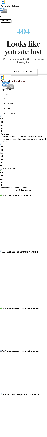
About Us (9, 94)
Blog (8, 108)
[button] (5, 21)
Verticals (9, 104)
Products (9, 99)
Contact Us (10, 113)
